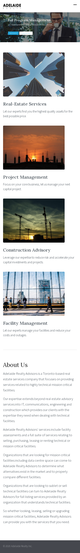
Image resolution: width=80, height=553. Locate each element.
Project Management (25, 177)
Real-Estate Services (24, 104)
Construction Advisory (26, 250)
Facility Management (25, 323)
